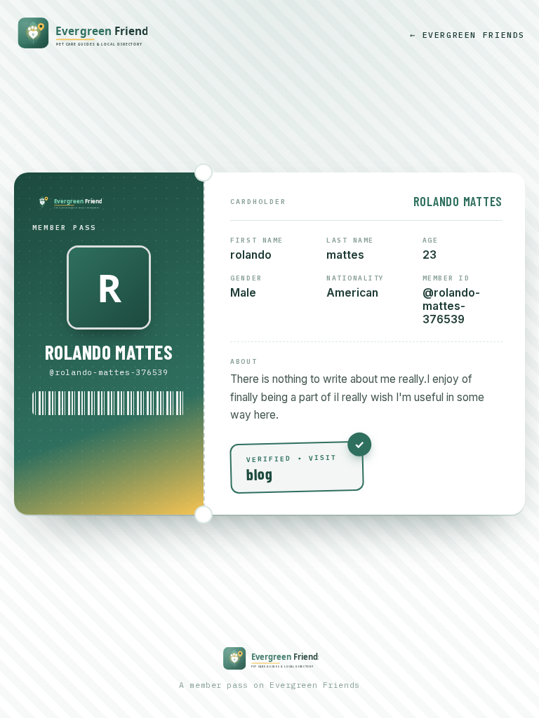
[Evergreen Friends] (80, 34)
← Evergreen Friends (467, 34)
